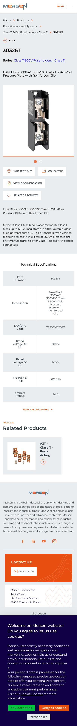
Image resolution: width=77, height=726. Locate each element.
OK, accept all (21, 708)
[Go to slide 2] (40, 161)
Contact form (26, 571)
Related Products (25, 195)
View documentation (27, 183)
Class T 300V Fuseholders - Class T (25, 32)
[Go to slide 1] (35, 161)
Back (12, 40)
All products (39, 613)
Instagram (54, 541)
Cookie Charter (31, 694)
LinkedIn (33, 541)
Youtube (43, 541)
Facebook (23, 541)
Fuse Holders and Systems (20, 26)
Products (23, 20)
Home (7, 20)
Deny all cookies (54, 708)
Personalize (38, 717)
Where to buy (22, 171)
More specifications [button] (36, 409)
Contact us (55, 171)
